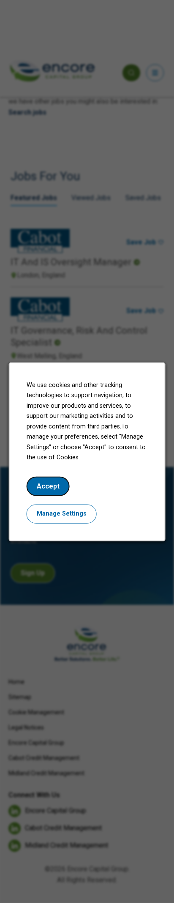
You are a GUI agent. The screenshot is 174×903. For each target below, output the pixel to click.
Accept (48, 486)
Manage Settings (62, 513)
